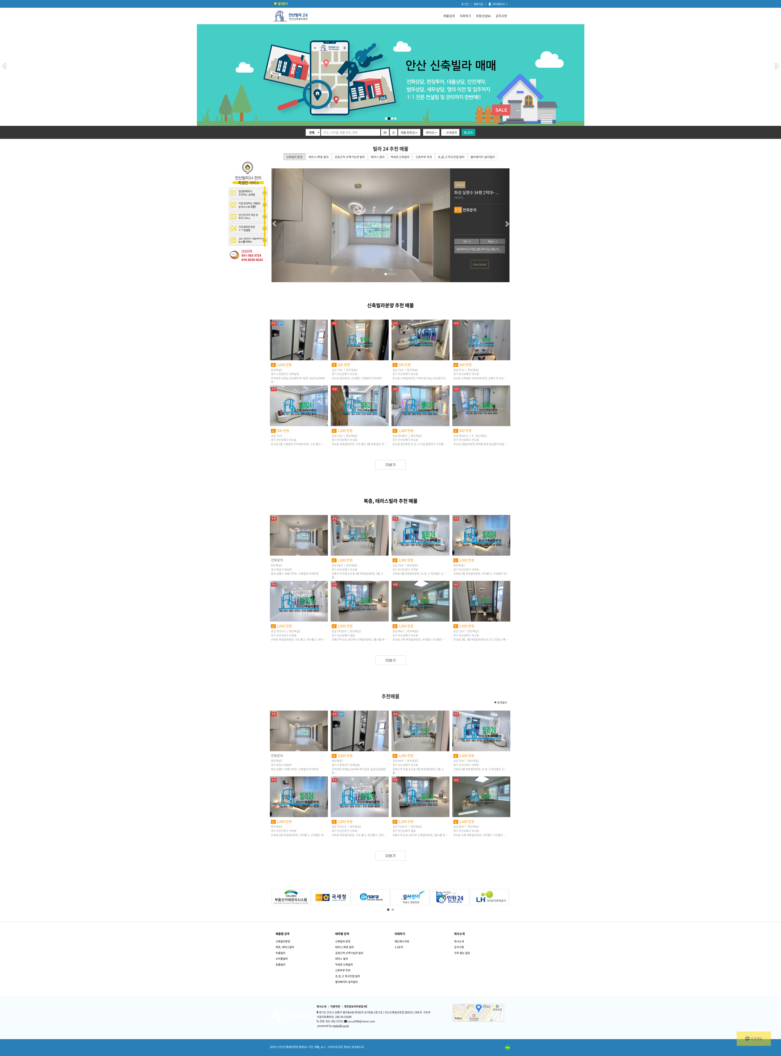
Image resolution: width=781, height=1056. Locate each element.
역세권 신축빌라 (344, 964)
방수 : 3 (466, 241)
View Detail (479, 264)
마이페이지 (499, 4)
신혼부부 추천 (342, 970)
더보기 (390, 464)
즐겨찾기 (283, 3)
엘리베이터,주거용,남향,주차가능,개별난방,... (479, 249)
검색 (470, 132)
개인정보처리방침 (353, 1006)
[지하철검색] (393, 132)
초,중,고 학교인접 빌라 (347, 976)
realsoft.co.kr (341, 1026)
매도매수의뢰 (402, 941)
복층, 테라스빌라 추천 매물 (391, 500)
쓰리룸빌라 (282, 958)
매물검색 (449, 16)
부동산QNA (483, 16)
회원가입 (478, 4)
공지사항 (501, 16)
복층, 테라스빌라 (285, 947)
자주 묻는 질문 (462, 953)
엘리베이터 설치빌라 (346, 982)
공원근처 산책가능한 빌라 (349, 953)
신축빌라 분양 (342, 941)
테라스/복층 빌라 (344, 947)
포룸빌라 (280, 964)
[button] (282, 225)
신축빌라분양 (283, 941)
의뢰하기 (465, 16)
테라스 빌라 (341, 958)
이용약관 (335, 1006)
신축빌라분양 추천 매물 (390, 305)
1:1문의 (399, 947)
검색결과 (501, 702)
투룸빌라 (280, 953)
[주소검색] (385, 132)
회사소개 (459, 941)
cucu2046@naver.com (361, 1021)
